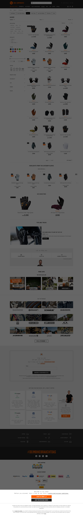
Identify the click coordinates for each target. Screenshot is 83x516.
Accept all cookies (41, 496)
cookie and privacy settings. (58, 493)
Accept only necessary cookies (41, 500)
